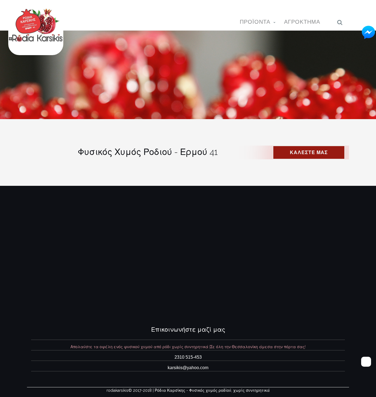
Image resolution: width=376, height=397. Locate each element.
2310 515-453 (188, 357)
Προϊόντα (255, 22)
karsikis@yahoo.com (188, 367)
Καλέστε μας (309, 152)
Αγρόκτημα (302, 22)
